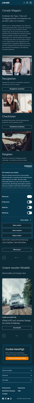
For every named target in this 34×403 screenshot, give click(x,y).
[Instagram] (6, 398)
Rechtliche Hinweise (8, 391)
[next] (30, 257)
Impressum (21, 388)
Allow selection (17, 230)
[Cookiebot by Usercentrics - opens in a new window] (24, 166)
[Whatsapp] (11, 398)
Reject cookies (17, 235)
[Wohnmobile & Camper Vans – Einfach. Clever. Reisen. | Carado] (5, 3)
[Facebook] (3, 398)
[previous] (4, 257)
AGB (19, 391)
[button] (27, 3)
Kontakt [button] (5, 380)
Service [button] (5, 375)
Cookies (4, 393)
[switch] (29, 202)
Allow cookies (17, 225)
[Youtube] (8, 398)
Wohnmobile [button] (7, 370)
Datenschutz (6, 388)
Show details (24, 220)
